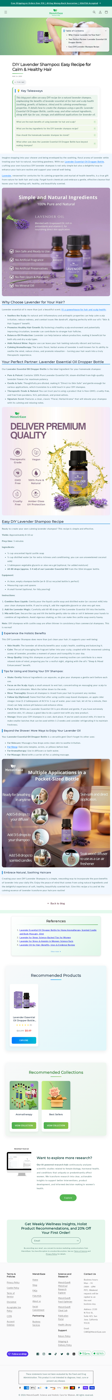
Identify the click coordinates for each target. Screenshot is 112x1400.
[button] (6, 12)
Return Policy (64, 1336)
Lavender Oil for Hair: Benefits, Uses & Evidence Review (47, 945)
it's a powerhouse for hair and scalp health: (83, 309)
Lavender (6, 175)
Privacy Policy (51, 1254)
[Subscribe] (77, 1240)
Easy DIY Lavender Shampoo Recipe (84, 47)
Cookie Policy (13, 1288)
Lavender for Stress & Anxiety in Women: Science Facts (46, 941)
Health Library (64, 1324)
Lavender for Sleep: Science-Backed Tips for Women (45, 937)
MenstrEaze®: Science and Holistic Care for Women (50, 1395)
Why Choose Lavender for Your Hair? (84, 35)
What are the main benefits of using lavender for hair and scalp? (46, 122)
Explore (24, 1040)
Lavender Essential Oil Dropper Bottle (84, 161)
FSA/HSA (37, 1296)
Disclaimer (11, 1302)
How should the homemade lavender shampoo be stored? (42, 135)
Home (35, 1280)
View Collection (24, 1125)
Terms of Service (80, 1251)
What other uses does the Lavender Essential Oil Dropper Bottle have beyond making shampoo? (52, 144)
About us (37, 1301)
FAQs (35, 1290)
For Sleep (12, 746)
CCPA (9, 1316)
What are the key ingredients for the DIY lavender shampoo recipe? (47, 128)
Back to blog (58, 903)
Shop (35, 1285)
